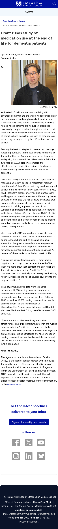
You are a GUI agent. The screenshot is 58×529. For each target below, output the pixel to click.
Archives (22, 21)
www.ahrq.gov (14, 384)
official (15, 496)
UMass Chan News (9, 21)
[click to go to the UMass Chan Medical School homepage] (29, 4)
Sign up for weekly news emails (29, 422)
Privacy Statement (29, 521)
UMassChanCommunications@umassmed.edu (32, 513)
